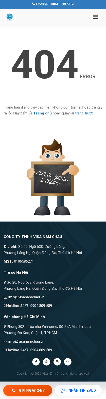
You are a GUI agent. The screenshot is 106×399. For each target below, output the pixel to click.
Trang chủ (42, 113)
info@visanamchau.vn (26, 297)
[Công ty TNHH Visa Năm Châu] (10, 17)
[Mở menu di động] (95, 17)
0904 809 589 (41, 305)
